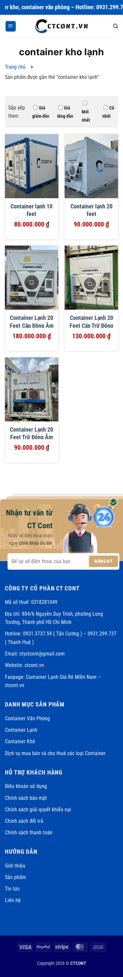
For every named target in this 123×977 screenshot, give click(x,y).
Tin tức (12, 889)
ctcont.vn (34, 665)
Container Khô (20, 741)
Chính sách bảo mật (26, 798)
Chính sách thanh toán (28, 832)
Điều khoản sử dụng (26, 786)
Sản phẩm (15, 877)
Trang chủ (15, 67)
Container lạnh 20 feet (92, 210)
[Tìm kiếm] (115, 26)
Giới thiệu (15, 866)
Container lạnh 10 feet (31, 210)
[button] (11, 26)
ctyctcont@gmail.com (42, 654)
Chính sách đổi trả (24, 821)
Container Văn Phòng (27, 718)
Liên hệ (13, 900)
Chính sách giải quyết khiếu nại (38, 809)
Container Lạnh (21, 730)
